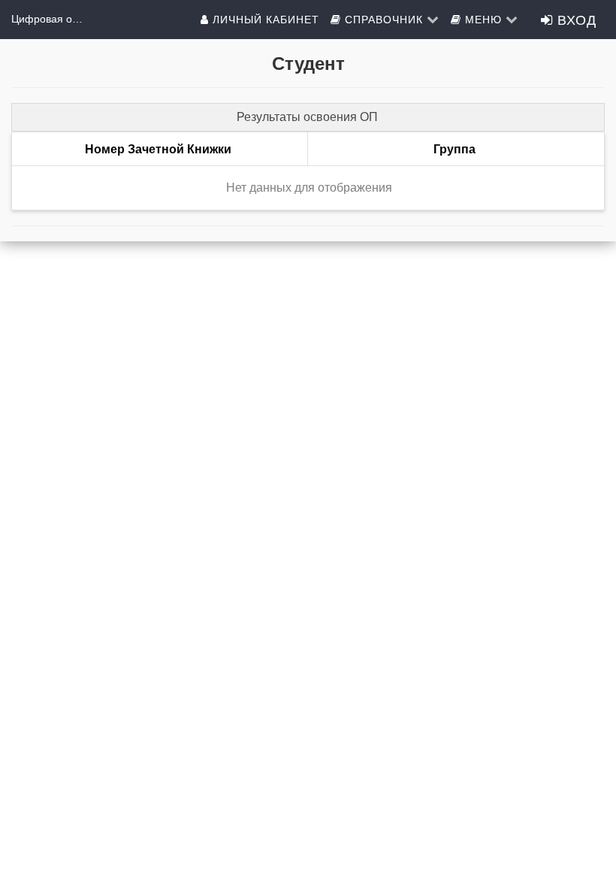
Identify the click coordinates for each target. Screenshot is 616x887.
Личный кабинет (264, 18)
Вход (574, 19)
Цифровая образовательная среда (48, 19)
